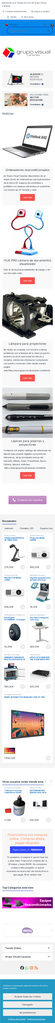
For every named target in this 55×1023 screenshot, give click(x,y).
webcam (9, 528)
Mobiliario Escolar (37, 575)
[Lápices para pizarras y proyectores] (27, 413)
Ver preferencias (27, 1012)
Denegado (27, 1004)
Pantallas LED (26, 528)
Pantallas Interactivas (13, 695)
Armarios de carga (11, 655)
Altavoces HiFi (35, 788)
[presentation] (51, 931)
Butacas (33, 615)
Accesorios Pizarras (12, 788)
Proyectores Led (36, 535)
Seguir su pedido (41, 11)
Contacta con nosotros (30, 500)
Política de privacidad (36, 1019)
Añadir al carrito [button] (22, 567)
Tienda (13, 17)
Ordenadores (9, 615)
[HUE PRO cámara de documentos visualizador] (27, 232)
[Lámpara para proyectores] (27, 315)
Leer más (27, 197)
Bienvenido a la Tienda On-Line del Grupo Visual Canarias (24, 4)
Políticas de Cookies (17, 1019)
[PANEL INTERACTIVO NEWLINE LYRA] (27, 724)
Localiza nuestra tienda (16, 11)
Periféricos (20, 615)
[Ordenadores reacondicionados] (27, 142)
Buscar (48, 30)
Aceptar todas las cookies (27, 996)
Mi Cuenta (28, 17)
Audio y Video (9, 535)
